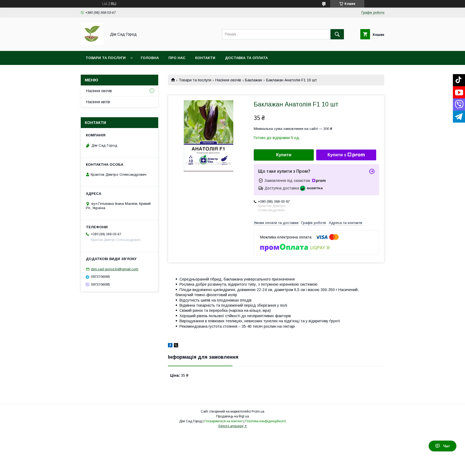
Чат (446, 446)
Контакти (205, 58)
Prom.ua (258, 411)
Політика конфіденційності (265, 421)
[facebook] (170, 346)
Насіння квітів (98, 102)
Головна (150, 58)
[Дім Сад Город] (92, 44)
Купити (283, 155)
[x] (176, 346)
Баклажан (253, 80)
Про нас (176, 58)
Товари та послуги (106, 58)
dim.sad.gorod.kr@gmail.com (114, 269)
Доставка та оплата (246, 58)
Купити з (336, 155)
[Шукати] (337, 34)
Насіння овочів (228, 80)
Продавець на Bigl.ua (232, 416)
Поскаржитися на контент (223, 421)
